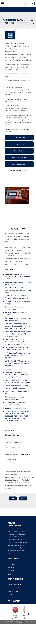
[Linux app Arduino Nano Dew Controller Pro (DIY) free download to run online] (10, 35)
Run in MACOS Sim (19, 164)
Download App (19, 138)
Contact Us (11, 571)
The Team (11, 564)
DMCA (10, 594)
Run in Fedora (19, 151)
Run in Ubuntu (19, 144)
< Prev (13, 498)
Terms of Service (13, 591)
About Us (11, 567)
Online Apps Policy (14, 584)
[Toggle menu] (2, 3)
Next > (23, 498)
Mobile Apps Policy (14, 588)
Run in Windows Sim (19, 157)
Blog (9, 574)
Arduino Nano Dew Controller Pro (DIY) (18, 21)
